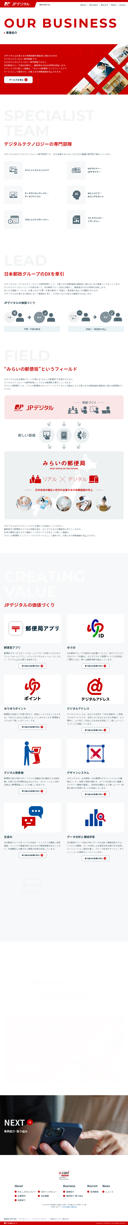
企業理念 (22, 1195)
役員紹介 (22, 1200)
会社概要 (45, 1195)
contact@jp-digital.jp (69, 1207)
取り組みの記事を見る (31, 666)
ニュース (109, 1191)
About (83, 4)
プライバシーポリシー (39, 1219)
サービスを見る (16, 79)
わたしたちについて (27, 1191)
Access (122, 4)
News (113, 4)
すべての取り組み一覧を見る (62, 995)
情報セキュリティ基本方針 (59, 1219)
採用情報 (94, 1191)
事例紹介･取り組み (74, 1195)
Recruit (104, 4)
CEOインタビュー (49, 1191)
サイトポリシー (23, 1219)
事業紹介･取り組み (99, 11)
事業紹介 (70, 1191)
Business (93, 4)
